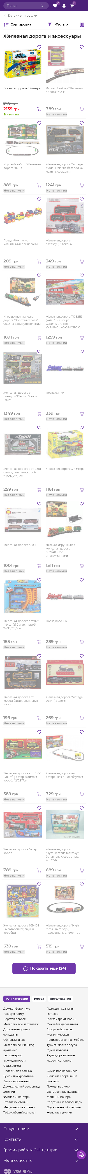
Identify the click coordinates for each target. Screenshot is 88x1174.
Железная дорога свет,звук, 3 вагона (59, 242)
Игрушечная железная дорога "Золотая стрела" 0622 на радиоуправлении (22, 320)
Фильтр (61, 24)
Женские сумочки (59, 1112)
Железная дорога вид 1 (19, 545)
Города (39, 998)
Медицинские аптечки (19, 1107)
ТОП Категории (16, 998)
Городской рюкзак (60, 1029)
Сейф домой (12, 1065)
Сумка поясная (57, 1050)
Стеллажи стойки (15, 1102)
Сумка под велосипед (62, 1071)
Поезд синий (55, 392)
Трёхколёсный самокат (19, 1112)
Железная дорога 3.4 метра (65, 468)
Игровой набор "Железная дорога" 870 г (22, 166)
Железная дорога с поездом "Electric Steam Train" (20, 396)
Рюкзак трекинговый (61, 1019)
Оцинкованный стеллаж (64, 1107)
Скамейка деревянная (62, 1024)
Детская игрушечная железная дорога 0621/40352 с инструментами (60, 550)
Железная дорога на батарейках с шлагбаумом (64, 775)
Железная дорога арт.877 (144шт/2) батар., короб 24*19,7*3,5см (21, 624)
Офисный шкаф (14, 1039)
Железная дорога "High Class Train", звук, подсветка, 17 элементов (63, 929)
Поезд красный (56, 621)
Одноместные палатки (63, 1091)
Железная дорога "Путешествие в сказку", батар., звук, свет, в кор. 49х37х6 (62, 854)
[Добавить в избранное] (39, 47)
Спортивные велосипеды (64, 1102)
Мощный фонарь (59, 1097)
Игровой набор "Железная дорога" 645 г (64, 90)
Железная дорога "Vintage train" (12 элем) (64, 698)
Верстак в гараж (14, 1019)
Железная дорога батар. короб (20, 851)
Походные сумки (58, 1086)
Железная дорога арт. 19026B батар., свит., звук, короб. (21, 700)
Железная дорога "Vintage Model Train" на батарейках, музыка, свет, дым (65, 168)
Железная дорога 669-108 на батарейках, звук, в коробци (21, 929)
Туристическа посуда (62, 1045)
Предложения (60, 998)
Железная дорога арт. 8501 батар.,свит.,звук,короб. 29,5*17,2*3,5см (22, 472)
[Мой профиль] (64, 5)
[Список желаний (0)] (55, 6)
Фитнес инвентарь (16, 1097)
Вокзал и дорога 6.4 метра (22, 88)
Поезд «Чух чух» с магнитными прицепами (20, 242)
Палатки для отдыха (17, 1071)
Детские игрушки (22, 16)
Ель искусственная (16, 1081)
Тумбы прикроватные (18, 1076)
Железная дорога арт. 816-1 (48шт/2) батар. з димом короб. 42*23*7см (22, 777)
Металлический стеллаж (21, 1024)
